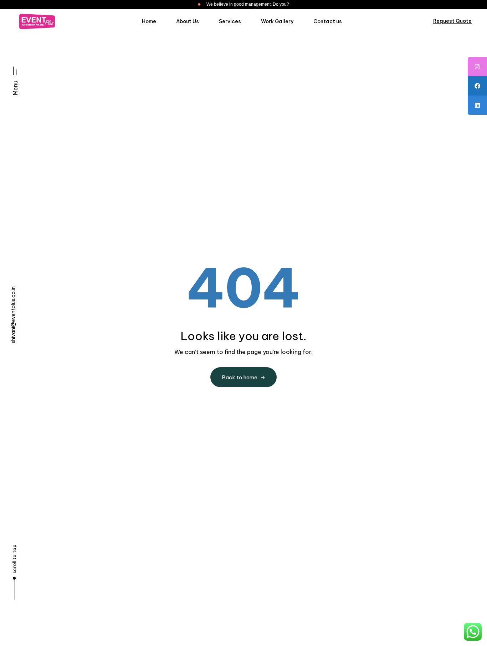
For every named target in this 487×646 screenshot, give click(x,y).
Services (230, 21)
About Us (187, 21)
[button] (15, 78)
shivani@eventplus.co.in (13, 314)
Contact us (327, 21)
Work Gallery (277, 21)
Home (149, 21)
